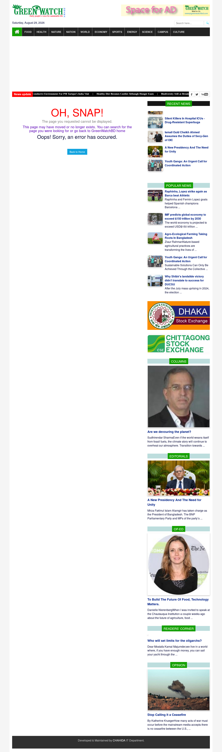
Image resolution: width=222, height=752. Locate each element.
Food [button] (28, 32)
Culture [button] (179, 32)
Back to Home (77, 152)
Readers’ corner (179, 628)
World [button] (85, 32)
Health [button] (41, 32)
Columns (178, 361)
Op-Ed (178, 529)
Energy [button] (132, 32)
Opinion (178, 665)
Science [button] (147, 32)
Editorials (178, 456)
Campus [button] (163, 32)
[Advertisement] (111, 64)
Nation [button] (70, 32)
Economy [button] (101, 32)
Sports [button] (117, 32)
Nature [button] (56, 32)
